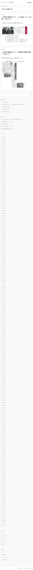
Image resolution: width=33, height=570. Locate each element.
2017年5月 (3, 388)
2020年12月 (4, 287)
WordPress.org (4, 559)
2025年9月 (3, 162)
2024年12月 (4, 184)
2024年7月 (3, 191)
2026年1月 (3, 153)
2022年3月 (3, 251)
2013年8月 (3, 484)
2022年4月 (3, 249)
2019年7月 (3, 328)
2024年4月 (3, 198)
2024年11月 (4, 186)
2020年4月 (3, 306)
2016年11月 (4, 402)
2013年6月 (3, 489)
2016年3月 (3, 419)
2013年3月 (3, 496)
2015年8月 (3, 436)
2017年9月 (3, 378)
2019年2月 (3, 340)
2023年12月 (4, 208)
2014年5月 (3, 467)
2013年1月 (3, 501)
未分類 (3, 542)
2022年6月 (3, 244)
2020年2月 (3, 311)
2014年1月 (3, 477)
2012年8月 (3, 513)
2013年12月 (4, 479)
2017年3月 (3, 393)
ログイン (3, 552)
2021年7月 (3, 270)
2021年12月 (4, 258)
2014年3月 (3, 472)
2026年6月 (3, 141)
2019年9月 (3, 323)
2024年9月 (3, 189)
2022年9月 (3, 237)
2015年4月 (3, 443)
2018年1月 (3, 371)
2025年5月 (3, 172)
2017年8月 (3, 381)
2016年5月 (3, 417)
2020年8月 (3, 297)
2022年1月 (3, 256)
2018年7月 (3, 357)
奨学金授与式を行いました (6, 109)
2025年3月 (3, 177)
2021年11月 (4, 261)
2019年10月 (4, 321)
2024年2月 (3, 203)
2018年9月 (3, 352)
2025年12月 (4, 155)
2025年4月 (3, 174)
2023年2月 (3, 225)
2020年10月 (4, 292)
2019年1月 (3, 342)
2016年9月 (3, 407)
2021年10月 (4, 263)
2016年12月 (4, 400)
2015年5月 (3, 441)
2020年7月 (3, 299)
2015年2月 (3, 448)
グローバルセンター (5, 537)
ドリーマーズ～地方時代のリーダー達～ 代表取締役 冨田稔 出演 (10, 119)
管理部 (3, 544)
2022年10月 (4, 234)
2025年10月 (4, 160)
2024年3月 (3, 201)
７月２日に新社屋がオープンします (5, 121)
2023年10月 (4, 210)
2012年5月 (3, 520)
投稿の (4, 554)
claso (3, 532)
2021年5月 (3, 275)
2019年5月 (3, 333)
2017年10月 (4, 376)
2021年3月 (3, 280)
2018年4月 (3, 364)
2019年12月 (4, 316)
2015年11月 (4, 429)
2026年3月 (3, 148)
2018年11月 (4, 347)
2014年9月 (3, 460)
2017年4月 (3, 390)
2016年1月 (3, 424)
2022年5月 (3, 246)
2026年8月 (3, 136)
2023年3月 (3, 222)
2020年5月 (3, 304)
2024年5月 (3, 196)
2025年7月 (3, 167)
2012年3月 (3, 525)
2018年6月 (3, 359)
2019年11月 (4, 318)
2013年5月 (3, 491)
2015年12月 (4, 426)
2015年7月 (3, 438)
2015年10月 (4, 431)
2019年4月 (3, 335)
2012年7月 (3, 515)
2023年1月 (3, 227)
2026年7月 (3, 138)
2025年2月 (3, 179)
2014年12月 (4, 453)
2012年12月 (4, 503)
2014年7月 (3, 465)
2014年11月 (4, 455)
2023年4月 (3, 220)
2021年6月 (3, 273)
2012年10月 (4, 508)
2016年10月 (4, 405)
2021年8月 (3, 268)
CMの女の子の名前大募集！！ (5, 126)
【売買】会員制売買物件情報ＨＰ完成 (6, 128)
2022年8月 (3, 239)
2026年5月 (3, 143)
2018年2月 (3, 369)
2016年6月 (3, 414)
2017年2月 (3, 395)
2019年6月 (3, 330)
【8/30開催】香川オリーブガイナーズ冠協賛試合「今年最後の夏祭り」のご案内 (13, 104)
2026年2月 (3, 150)
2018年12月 (4, 345)
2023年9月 (3, 213)
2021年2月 (3, 282)
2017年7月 (3, 383)
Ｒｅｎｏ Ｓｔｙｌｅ (5, 535)
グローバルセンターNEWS (7, 2)
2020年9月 (3, 294)
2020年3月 (3, 309)
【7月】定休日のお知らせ (5, 111)
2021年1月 (3, 285)
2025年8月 (3, 165)
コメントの (4, 557)
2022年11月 (4, 232)
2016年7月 (3, 412)
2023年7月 (3, 215)
